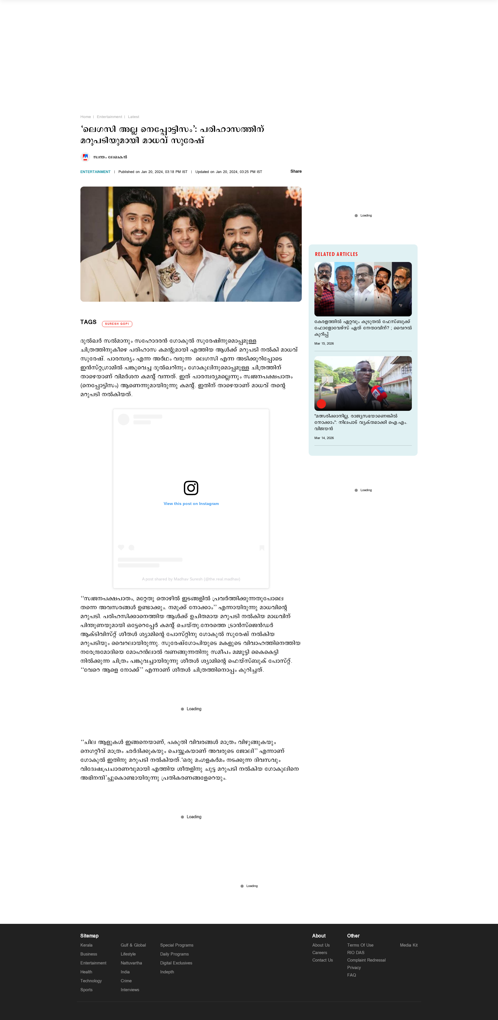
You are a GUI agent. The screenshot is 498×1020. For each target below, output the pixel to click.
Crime (126, 981)
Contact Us (322, 960)
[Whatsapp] (222, 1011)
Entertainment (109, 117)
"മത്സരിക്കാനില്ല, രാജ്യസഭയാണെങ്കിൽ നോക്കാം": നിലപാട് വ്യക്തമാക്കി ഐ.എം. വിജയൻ (360, 422)
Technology (91, 981)
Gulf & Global (133, 945)
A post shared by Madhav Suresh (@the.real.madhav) (191, 579)
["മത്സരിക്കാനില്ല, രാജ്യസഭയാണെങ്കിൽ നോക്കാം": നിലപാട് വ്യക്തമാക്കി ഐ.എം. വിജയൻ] (363, 383)
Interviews (130, 990)
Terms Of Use (360, 945)
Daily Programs (174, 954)
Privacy (354, 968)
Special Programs (176, 945)
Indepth (167, 972)
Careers (319, 953)
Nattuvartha (131, 963)
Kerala (86, 945)
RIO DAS (356, 953)
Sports (86, 990)
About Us (321, 945)
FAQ (351, 975)
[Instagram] (249, 1011)
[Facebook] (262, 1011)
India (125, 972)
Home (85, 117)
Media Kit (409, 945)
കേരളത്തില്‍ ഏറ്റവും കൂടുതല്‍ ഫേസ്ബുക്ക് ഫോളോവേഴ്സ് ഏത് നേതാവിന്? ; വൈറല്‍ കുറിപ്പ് (363, 328)
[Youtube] (276, 1011)
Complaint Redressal (366, 960)
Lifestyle (128, 954)
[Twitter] (235, 1011)
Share (296, 171)
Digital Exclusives (176, 963)
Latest (133, 117)
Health (86, 972)
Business (88, 954)
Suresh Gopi (117, 324)
